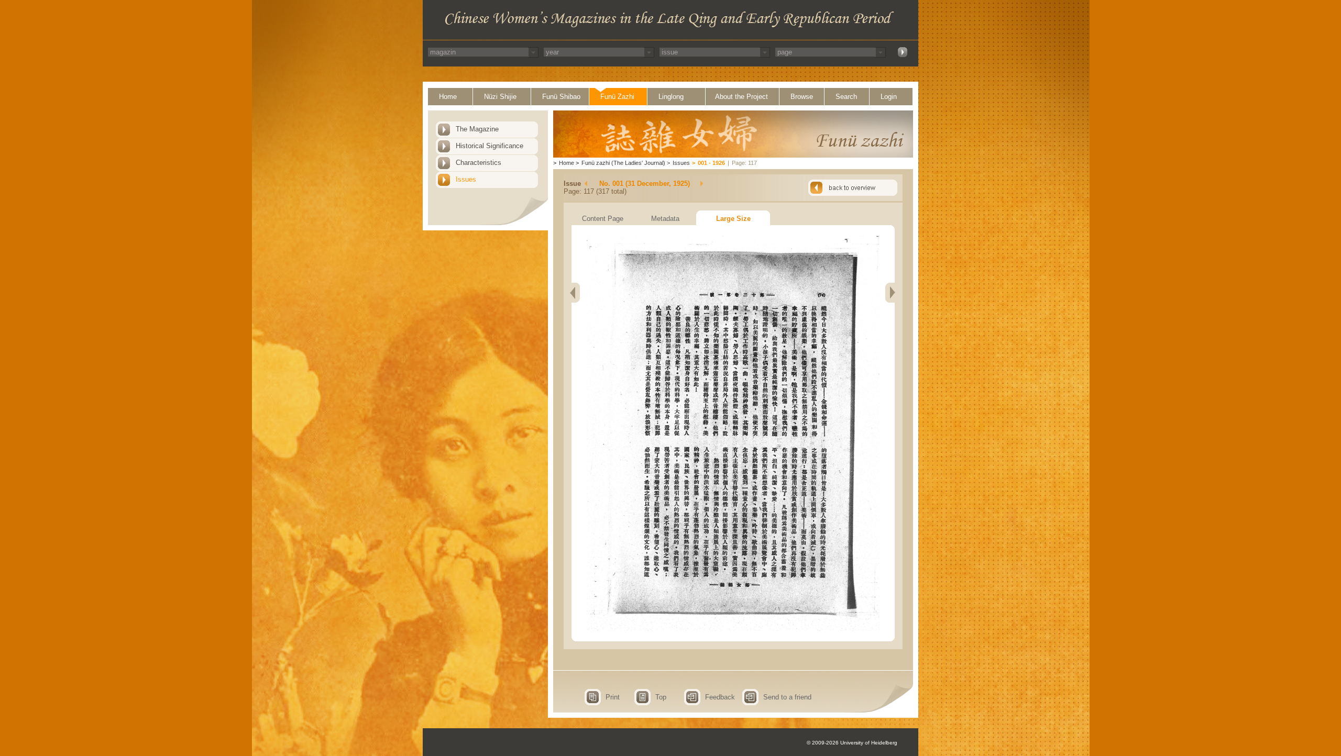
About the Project (741, 97)
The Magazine (477, 129)
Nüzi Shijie (500, 97)
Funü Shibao (561, 97)
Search (846, 97)
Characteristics (478, 162)
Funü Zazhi (617, 97)
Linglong (671, 97)
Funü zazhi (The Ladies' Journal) (623, 163)
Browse (801, 97)
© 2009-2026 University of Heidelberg (852, 743)
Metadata (665, 219)
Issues (466, 179)
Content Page (602, 219)
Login (889, 97)
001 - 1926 (711, 163)
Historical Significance (489, 146)
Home (448, 97)
